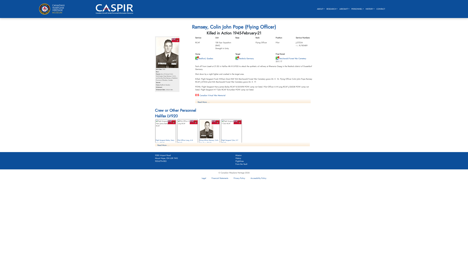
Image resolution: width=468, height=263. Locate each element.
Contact (380, 9)
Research (331, 9)
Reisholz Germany (246, 58)
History (369, 9)
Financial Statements (220, 178)
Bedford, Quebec (206, 58)
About (320, 9)
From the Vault (241, 164)
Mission (238, 155)
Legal (204, 178)
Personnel (356, 9)
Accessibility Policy (258, 178)
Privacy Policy (239, 178)
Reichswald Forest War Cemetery (292, 58)
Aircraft (343, 9)
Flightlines (239, 161)
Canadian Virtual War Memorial (212, 95)
